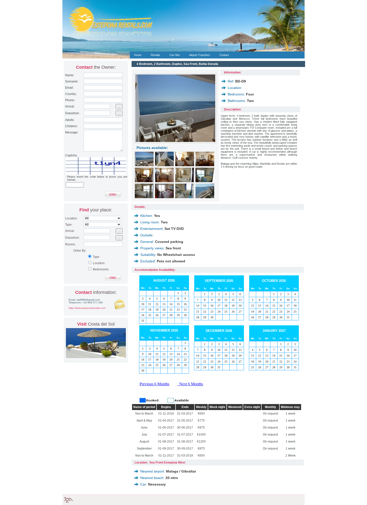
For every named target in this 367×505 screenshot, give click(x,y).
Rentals (155, 54)
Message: (71, 132)
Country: (70, 94)
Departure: (72, 113)
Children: (71, 126)
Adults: (69, 120)
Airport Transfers (199, 54)
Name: (69, 75)
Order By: (79, 250)
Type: (68, 224)
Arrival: (69, 106)
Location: (71, 218)
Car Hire (175, 54)
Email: (69, 87)
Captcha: (70, 155)
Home (137, 54)
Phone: (69, 100)
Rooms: (70, 244)
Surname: (71, 81)
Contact (224, 54)
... (119, 106)
